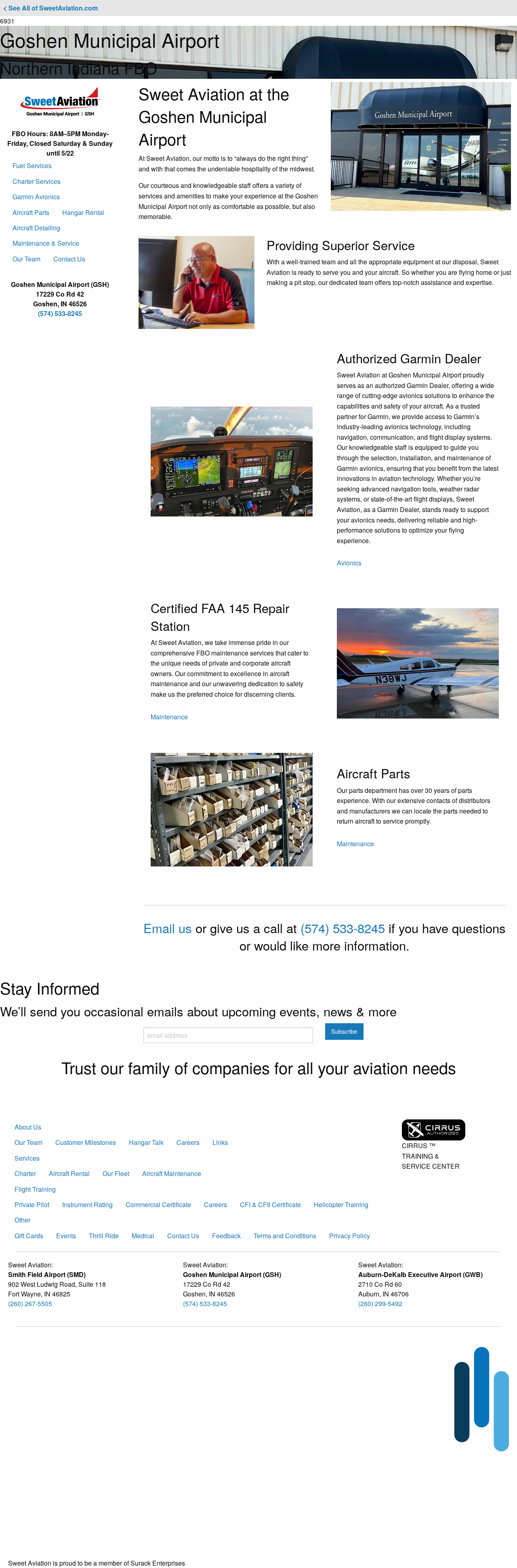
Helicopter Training (341, 1204)
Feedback (226, 1235)
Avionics (349, 562)
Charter (25, 1173)
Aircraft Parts (31, 212)
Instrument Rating (87, 1204)
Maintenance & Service (46, 243)
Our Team (26, 258)
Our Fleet (116, 1173)
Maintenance (169, 716)
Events (66, 1235)
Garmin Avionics (36, 196)
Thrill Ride (104, 1235)
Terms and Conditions (285, 1235)
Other (22, 1219)
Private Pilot (32, 1204)
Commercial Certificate (158, 1204)
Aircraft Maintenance (171, 1173)
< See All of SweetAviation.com (50, 8)
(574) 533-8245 (60, 313)
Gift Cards (29, 1235)
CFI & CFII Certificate (270, 1204)
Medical (143, 1235)
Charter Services (37, 181)
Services (27, 1158)
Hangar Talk (146, 1142)
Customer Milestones (85, 1142)
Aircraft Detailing (36, 227)
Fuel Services (32, 165)
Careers (188, 1142)
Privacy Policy (349, 1235)
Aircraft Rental (69, 1173)
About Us (28, 1127)
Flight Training (35, 1189)
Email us (167, 928)
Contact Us (69, 258)
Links (220, 1142)
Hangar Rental (83, 212)
